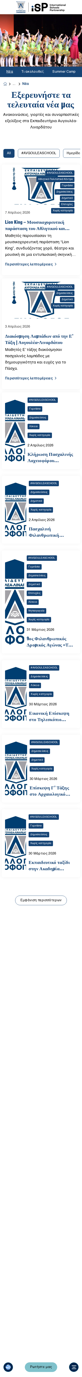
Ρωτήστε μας (41, 1367)
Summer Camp (64, 72)
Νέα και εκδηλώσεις (17, 84)
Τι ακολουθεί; (32, 72)
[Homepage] (8, 84)
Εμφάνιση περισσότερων (41, 900)
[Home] (41, 7)
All (9, 153)
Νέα (9, 72)
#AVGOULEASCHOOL (38, 153)
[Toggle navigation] (74, 1367)
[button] (8, 1367)
